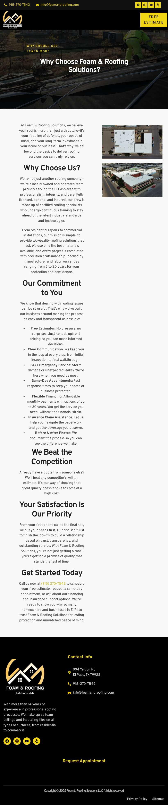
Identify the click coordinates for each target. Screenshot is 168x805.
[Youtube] (151, 5)
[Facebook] (138, 5)
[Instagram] (145, 5)
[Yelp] (158, 5)
